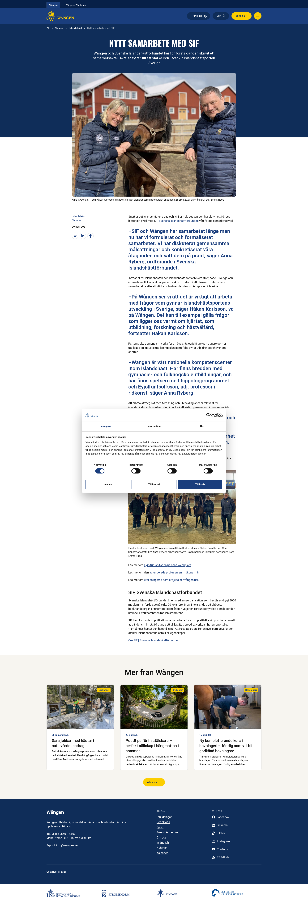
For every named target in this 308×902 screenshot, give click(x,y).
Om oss (162, 837)
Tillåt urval (154, 484)
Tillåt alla (200, 484)
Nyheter (76, 220)
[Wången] (67, 16)
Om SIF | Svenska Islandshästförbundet (153, 640)
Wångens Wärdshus (76, 5)
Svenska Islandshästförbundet (178, 220)
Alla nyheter (154, 782)
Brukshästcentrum (168, 832)
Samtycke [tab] (105, 426)
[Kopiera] (75, 236)
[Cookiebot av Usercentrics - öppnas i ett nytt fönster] (209, 415)
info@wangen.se (67, 845)
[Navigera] (257, 16)
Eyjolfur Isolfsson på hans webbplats (167, 565)
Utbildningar (164, 817)
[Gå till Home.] (48, 28)
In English (163, 842)
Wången (53, 5)
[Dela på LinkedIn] (83, 236)
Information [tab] (154, 426)
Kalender (162, 853)
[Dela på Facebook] (90, 236)
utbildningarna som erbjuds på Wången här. (171, 580)
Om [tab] (202, 426)
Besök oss (163, 822)
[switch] (136, 471)
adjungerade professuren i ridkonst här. (174, 572)
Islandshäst (79, 216)
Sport (160, 827)
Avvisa (108, 484)
